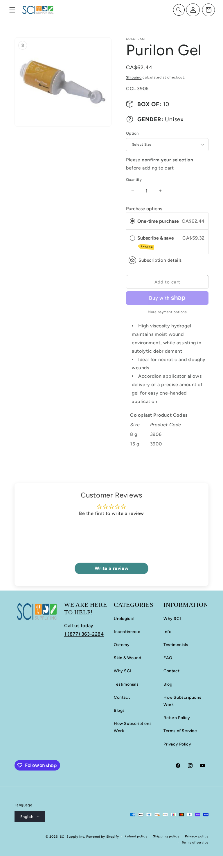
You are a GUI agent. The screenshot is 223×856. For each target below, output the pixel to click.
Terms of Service (180, 730)
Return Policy (176, 717)
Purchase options (144, 208)
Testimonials (126, 684)
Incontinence (127, 631)
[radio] (132, 221)
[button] (12, 9)
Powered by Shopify (102, 837)
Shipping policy (166, 836)
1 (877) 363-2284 (84, 634)
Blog (167, 684)
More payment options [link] (167, 312)
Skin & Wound (127, 657)
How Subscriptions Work (133, 727)
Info (167, 631)
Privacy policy (196, 836)
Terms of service (195, 842)
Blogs (119, 710)
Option (132, 133)
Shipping (134, 77)
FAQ (167, 657)
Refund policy (136, 836)
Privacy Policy (177, 744)
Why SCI (122, 670)
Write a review (111, 568)
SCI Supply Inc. (72, 837)
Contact (122, 697)
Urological (124, 618)
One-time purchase (158, 221)
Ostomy (122, 644)
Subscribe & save (156, 242)
